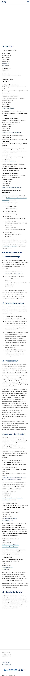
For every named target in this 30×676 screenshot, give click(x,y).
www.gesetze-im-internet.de (9, 246)
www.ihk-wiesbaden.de (8, 108)
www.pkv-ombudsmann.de (9, 500)
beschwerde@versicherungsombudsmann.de (14, 477)
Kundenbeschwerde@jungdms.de (14, 273)
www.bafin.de (5, 569)
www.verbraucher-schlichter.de (10, 546)
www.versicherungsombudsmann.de (11, 479)
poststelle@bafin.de (7, 567)
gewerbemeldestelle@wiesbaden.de (11, 132)
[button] (28, 2)
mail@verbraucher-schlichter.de (10, 544)
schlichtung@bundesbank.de (9, 518)
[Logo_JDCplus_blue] (3, 2)
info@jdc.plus (5, 63)
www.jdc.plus (5, 65)
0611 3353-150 (6, 662)
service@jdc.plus (6, 664)
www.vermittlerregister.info (9, 161)
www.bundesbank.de (7, 520)
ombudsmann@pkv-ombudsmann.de (12, 498)
